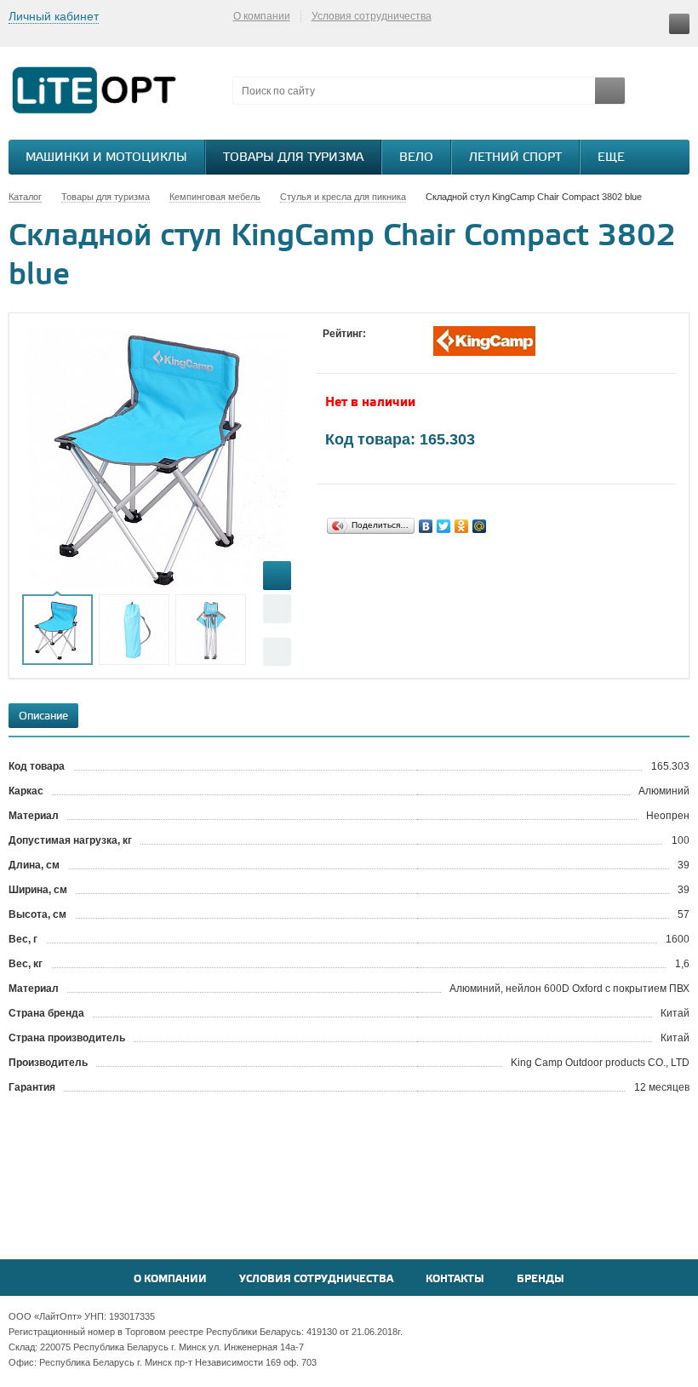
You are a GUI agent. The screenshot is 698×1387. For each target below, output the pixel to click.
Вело (416, 158)
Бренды (540, 1279)
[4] (382, 349)
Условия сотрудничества (372, 16)
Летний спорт (515, 158)
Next (277, 652)
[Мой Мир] (480, 526)
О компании (261, 16)
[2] (348, 349)
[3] (365, 349)
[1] (331, 349)
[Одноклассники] (462, 526)
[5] (399, 349)
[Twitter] (444, 526)
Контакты (455, 1279)
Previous (277, 608)
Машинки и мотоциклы (106, 158)
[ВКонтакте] (426, 526)
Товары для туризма (293, 158)
